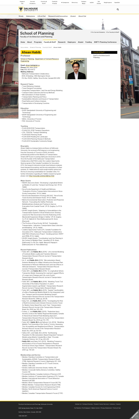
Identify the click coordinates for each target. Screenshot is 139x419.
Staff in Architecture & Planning (101, 56)
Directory (75, 2)
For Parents (77, 408)
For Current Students (98, 32)
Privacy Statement (106, 408)
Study (21, 16)
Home (23, 42)
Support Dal (22, 2)
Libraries (112, 404)
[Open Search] (118, 9)
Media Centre (95, 408)
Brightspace (108, 2)
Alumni (73, 16)
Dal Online (99, 2)
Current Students (33, 2)
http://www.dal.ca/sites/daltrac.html (41, 176)
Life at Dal (42, 16)
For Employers (86, 408)
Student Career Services (101, 404)
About (29, 42)
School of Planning (37, 33)
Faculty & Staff (44, 2)
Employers (72, 42)
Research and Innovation (58, 16)
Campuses (66, 2)
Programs (38, 42)
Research (61, 42)
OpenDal (117, 2)
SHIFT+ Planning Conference (105, 42)
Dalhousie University (28, 9)
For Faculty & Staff (113, 32)
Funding (88, 42)
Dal (92, 2)
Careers (118, 404)
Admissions (30, 16)
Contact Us (78, 404)
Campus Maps (83, 2)
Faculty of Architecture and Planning (36, 37)
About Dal (82, 16)
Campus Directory (88, 404)
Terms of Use (117, 408)
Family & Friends (54, 2)
